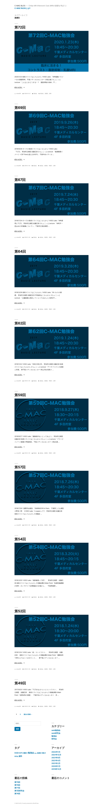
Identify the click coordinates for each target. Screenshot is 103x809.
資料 (50, 93)
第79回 (17, 782)
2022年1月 (56, 752)
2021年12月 (56, 755)
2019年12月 (56, 769)
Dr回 (16, 753)
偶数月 (25, 753)
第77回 (17, 788)
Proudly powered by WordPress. (30, 803)
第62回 (20, 323)
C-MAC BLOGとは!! (22, 8)
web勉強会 (56, 730)
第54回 (20, 539)
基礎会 (35, 753)
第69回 (20, 107)
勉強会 (35, 93)
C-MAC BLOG (20, 6)
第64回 (20, 251)
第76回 (17, 794)
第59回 (20, 395)
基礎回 (46, 93)
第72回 (20, 27)
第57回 (20, 467)
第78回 (17, 785)
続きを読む (18, 87)
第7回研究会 (19, 791)
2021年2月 (56, 763)
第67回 (20, 180)
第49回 (20, 683)
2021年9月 (56, 758)
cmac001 (18, 93)
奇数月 (50, 165)
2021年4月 (56, 760)
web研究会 (56, 733)
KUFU (20, 753)
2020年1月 (56, 766)
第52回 (20, 611)
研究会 (54, 739)
